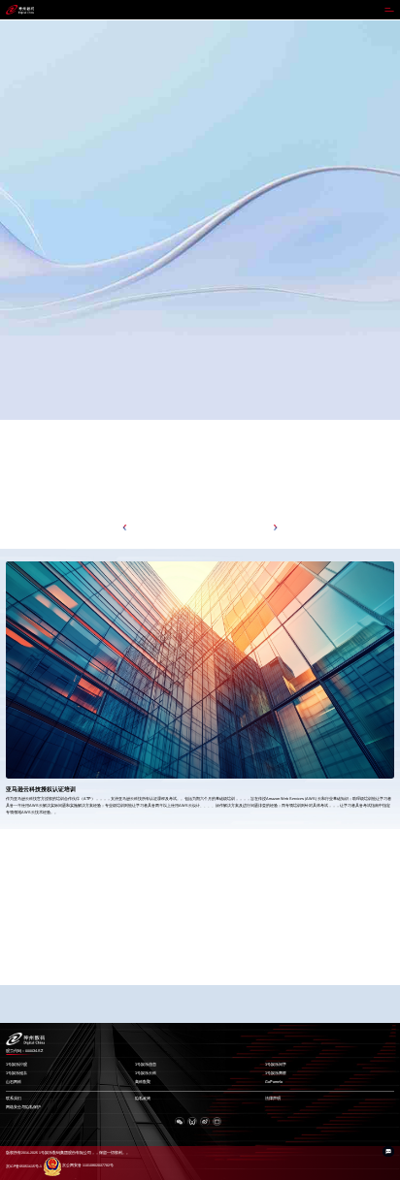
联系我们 (13, 1098)
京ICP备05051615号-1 (24, 1165)
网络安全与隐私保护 (23, 1107)
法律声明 (273, 1098)
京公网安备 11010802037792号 (88, 1165)
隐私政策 (142, 1098)
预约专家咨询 (25, 281)
